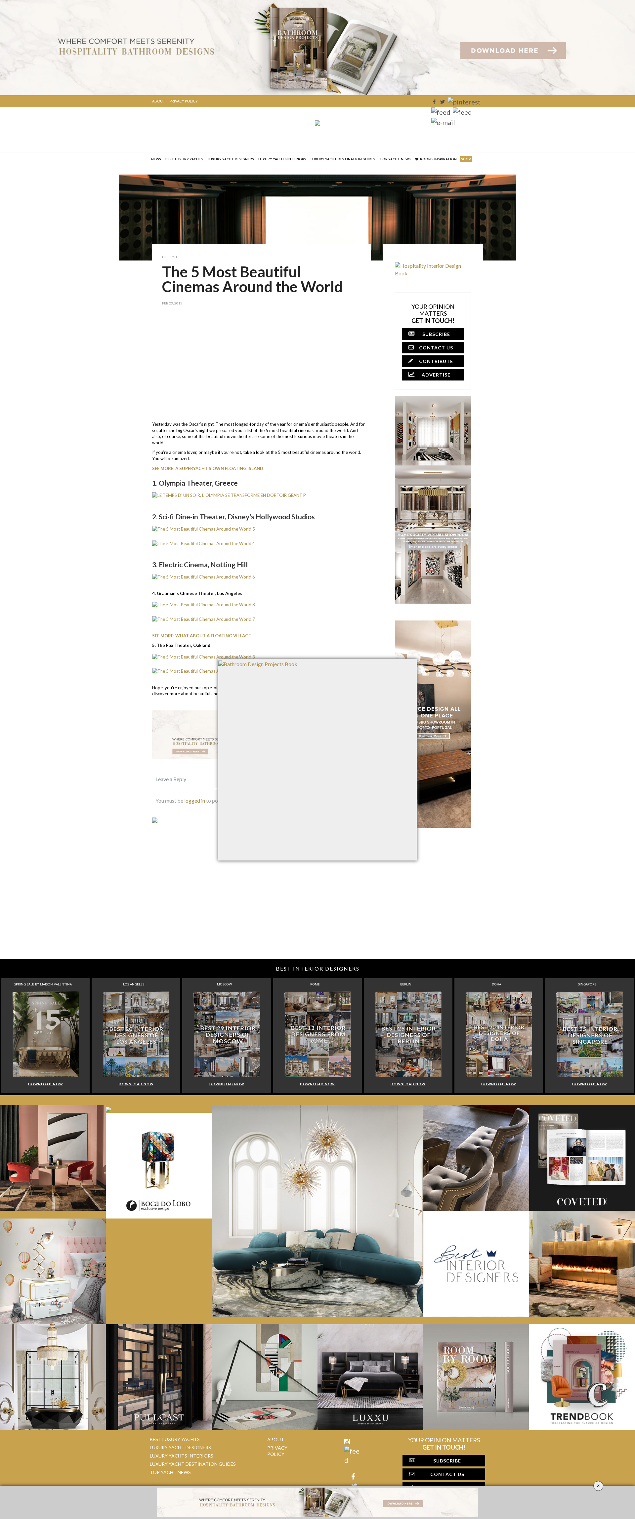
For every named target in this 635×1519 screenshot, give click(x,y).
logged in (194, 800)
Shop (466, 159)
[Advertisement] (261, 368)
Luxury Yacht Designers (231, 159)
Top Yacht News (395, 159)
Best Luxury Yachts (184, 159)
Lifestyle (170, 257)
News (156, 159)
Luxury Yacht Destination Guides (343, 159)
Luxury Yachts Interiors (282, 159)
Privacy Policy (184, 101)
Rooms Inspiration (438, 159)
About (158, 101)
